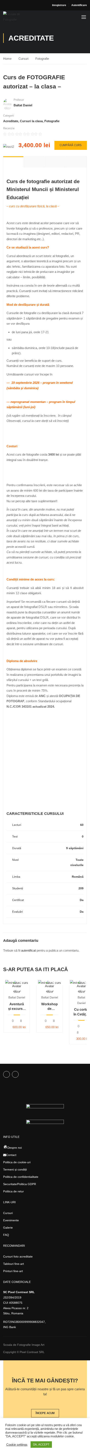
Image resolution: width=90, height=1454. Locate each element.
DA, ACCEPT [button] (41, 1444)
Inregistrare (59, 5)
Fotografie (42, 58)
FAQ (6, 1235)
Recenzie (8, 128)
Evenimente (11, 1220)
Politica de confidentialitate (20, 1176)
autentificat (28, 950)
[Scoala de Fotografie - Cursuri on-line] (17, 16)
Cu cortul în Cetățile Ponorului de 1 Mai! (81, 1012)
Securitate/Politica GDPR (19, 1184)
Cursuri (23, 58)
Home (7, 58)
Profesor (19, 99)
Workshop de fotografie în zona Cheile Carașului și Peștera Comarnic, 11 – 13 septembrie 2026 (49, 1006)
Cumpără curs (71, 145)
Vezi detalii (16, 982)
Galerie (8, 1227)
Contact (11, 1155)
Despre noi (14, 1147)
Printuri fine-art (13, 1271)
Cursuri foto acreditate (18, 1256)
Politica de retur (13, 1191)
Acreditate (10, 121)
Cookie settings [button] (16, 1444)
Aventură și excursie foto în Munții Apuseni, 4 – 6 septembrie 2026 (17, 1006)
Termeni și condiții (15, 1169)
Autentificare (79, 5)
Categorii (8, 115)
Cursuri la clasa (31, 121)
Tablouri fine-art (13, 1263)
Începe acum (45, 1413)
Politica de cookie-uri (17, 1162)
